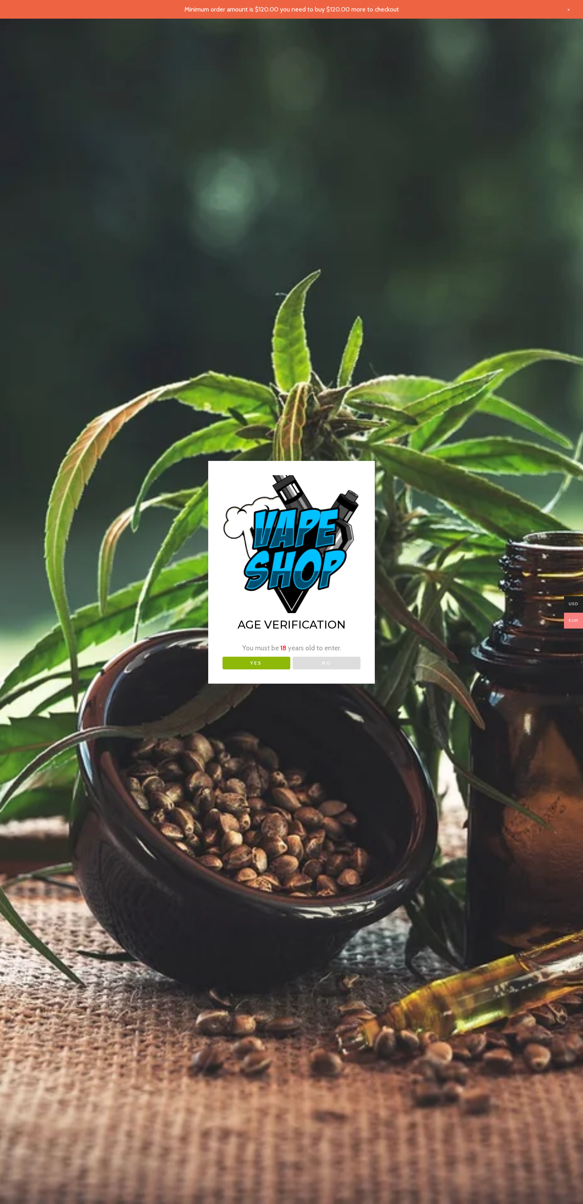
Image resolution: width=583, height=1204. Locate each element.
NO (327, 663)
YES (256, 663)
